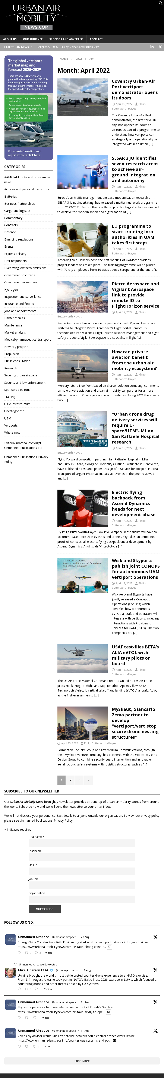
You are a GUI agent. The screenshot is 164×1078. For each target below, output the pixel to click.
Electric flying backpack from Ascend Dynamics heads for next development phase (133, 503)
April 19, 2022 (124, 186)
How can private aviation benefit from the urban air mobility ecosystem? (134, 360)
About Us (9, 39)
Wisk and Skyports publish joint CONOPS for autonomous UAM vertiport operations (136, 569)
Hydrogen (11, 289)
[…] (151, 144)
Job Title (34, 879)
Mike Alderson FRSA (33, 970)
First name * (36, 837)
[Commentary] (82, 365)
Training (9, 397)
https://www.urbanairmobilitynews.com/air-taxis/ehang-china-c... (62, 947)
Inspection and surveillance (22, 297)
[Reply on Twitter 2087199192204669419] (20, 1018)
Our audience (33, 39)
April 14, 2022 (124, 521)
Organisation (37, 893)
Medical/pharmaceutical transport (27, 339)
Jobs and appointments (20, 311)
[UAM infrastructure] (82, 575)
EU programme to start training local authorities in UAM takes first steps (133, 234)
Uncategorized (14, 411)
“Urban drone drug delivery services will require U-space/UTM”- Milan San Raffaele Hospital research (136, 428)
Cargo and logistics (17, 211)
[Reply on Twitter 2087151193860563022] (20, 1046)
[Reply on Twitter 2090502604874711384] (20, 953)
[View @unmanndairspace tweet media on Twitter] (109, 946)
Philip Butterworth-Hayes (100, 743)
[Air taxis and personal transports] (82, 658)
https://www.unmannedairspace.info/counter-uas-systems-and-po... (64, 1041)
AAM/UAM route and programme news (27, 179)
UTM (7, 418)
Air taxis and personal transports (26, 189)
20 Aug (85, 937)
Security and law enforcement (24, 382)
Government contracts (19, 275)
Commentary (13, 218)
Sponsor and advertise (66, 39)
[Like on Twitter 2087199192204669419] (36, 1018)
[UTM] (82, 297)
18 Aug (86, 970)
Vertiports (11, 425)
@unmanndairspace (64, 937)
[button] (161, 4)
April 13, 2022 (124, 583)
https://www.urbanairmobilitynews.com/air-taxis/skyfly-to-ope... (61, 1012)
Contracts (11, 225)
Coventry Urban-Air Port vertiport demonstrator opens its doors (135, 89)
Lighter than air (14, 318)
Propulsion (11, 354)
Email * (33, 865)
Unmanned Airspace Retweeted (38, 964)
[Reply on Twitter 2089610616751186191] (20, 989)
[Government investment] (82, 172)
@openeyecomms (67, 970)
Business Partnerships (19, 203)
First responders (15, 261)
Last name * (36, 851)
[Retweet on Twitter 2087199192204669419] (28, 1018)
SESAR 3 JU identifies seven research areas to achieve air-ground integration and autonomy (135, 169)
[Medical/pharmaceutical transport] (82, 429)
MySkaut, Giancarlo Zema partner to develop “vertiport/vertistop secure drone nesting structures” (135, 723)
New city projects (16, 347)
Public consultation (17, 361)
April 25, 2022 (124, 104)
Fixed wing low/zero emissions (25, 268)
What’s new (12, 432)
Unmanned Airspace (33, 937)
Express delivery (15, 254)
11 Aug (85, 1002)
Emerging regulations (19, 239)
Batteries (10, 196)
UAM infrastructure (17, 404)
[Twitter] (160, 47)
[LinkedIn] (152, 47)
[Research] (82, 508)
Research (10, 368)
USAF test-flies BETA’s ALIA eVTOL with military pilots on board (135, 655)
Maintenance (13, 325)
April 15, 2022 (124, 448)
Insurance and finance (19, 304)
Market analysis (15, 332)
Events (8, 246)
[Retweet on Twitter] (15, 964)
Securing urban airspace (20, 375)
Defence (10, 232)
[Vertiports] (82, 97)
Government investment (21, 282)
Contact (96, 39)
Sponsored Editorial (17, 390)
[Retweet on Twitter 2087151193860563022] (28, 1046)
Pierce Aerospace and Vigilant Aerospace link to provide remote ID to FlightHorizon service (135, 295)
